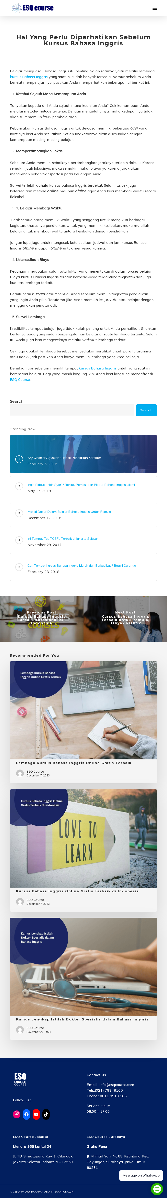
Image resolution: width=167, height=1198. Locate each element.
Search (16, 401)
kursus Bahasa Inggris (29, 76)
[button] (155, 8)
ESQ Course (20, 379)
